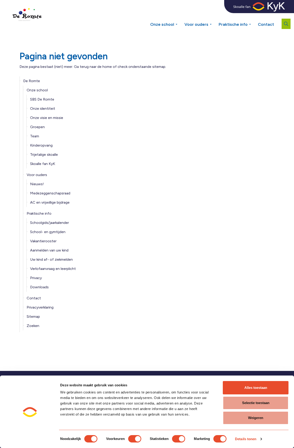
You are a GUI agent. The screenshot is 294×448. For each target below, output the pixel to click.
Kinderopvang (41, 145)
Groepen (37, 127)
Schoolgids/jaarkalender (49, 222)
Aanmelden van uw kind (49, 250)
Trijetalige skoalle (44, 154)
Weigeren (255, 418)
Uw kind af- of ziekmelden (51, 259)
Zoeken (33, 326)
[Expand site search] (286, 24)
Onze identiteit (42, 108)
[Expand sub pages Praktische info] (253, 22)
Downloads (39, 287)
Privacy (36, 278)
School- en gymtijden (47, 232)
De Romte (31, 81)
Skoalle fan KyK (42, 164)
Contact (266, 24)
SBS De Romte (42, 99)
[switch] (134, 438)
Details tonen (245, 439)
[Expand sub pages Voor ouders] (214, 22)
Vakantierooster (43, 241)
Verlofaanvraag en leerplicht (53, 268)
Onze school (162, 24)
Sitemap (33, 316)
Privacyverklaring (40, 307)
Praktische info (233, 24)
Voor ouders (196, 24)
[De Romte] (26, 16)
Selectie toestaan (255, 403)
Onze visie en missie (46, 118)
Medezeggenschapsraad (50, 193)
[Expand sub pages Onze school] (180, 22)
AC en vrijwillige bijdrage (50, 202)
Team (34, 136)
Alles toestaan (255, 388)
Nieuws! (37, 184)
